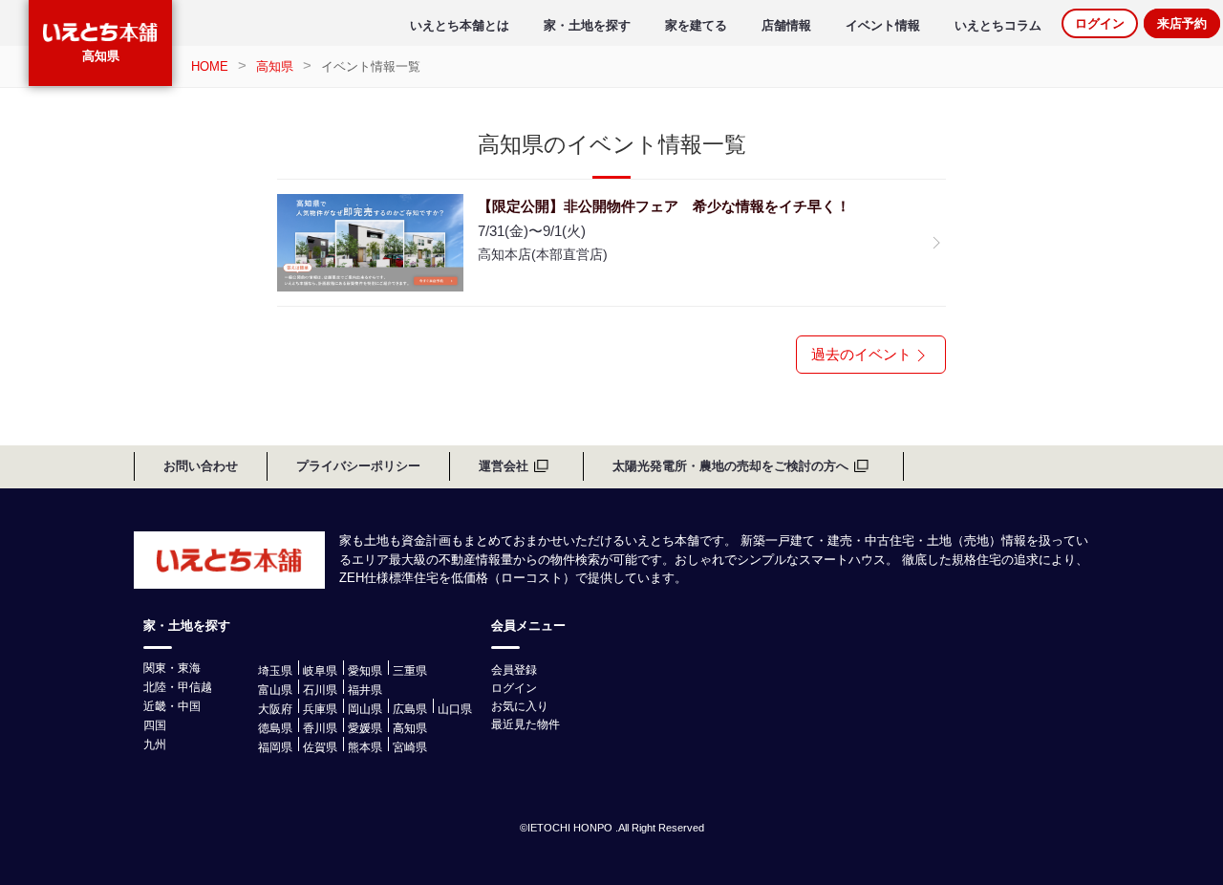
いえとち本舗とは (459, 25)
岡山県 (365, 709)
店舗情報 (786, 25)
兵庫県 (320, 709)
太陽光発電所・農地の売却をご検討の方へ (730, 466)
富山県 (275, 690)
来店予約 (1182, 23)
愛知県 (365, 671)
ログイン (1100, 23)
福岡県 (275, 747)
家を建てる (696, 25)
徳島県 (275, 728)
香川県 (320, 728)
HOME (209, 66)
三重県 (410, 671)
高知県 (100, 56)
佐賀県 (320, 747)
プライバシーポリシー (358, 466)
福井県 (365, 690)
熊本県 (365, 747)
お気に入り (519, 706)
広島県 (410, 709)
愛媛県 (365, 728)
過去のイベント (861, 354)
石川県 (320, 690)
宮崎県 (410, 747)
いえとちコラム (998, 25)
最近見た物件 (525, 724)
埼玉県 (275, 671)
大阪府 (275, 709)
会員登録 (514, 670)
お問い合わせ (200, 466)
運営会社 (503, 466)
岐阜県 (320, 671)
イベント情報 (883, 25)
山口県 (455, 709)
